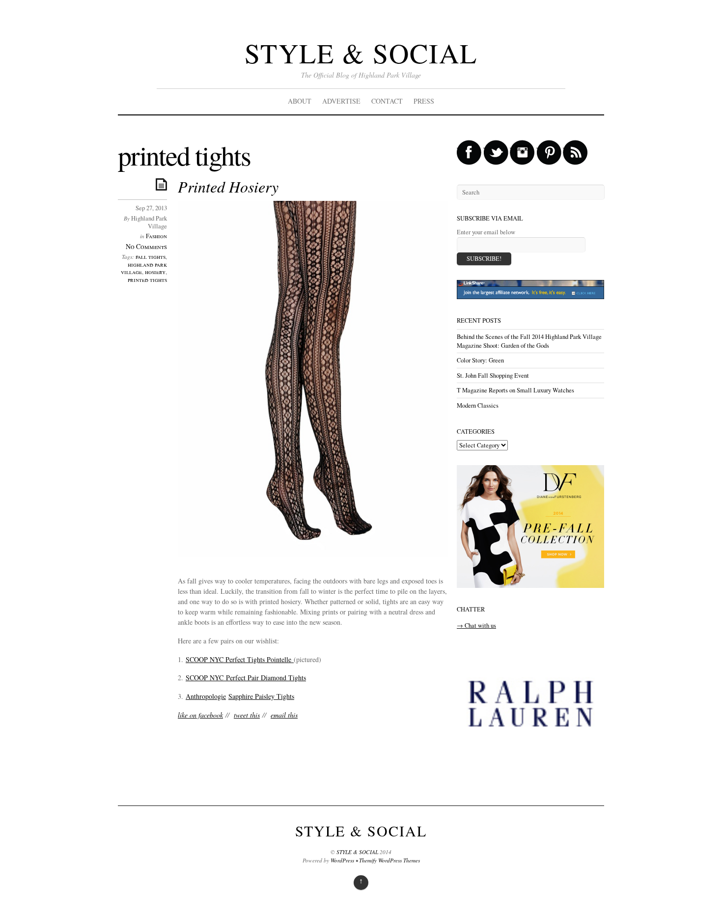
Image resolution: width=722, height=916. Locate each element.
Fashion (156, 236)
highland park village (144, 268)
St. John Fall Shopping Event (493, 375)
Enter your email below (486, 232)
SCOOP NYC (204, 677)
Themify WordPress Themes (389, 860)
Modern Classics (478, 405)
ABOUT (299, 101)
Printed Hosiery (228, 186)
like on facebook (200, 715)
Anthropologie (206, 696)
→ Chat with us (476, 625)
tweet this (247, 715)
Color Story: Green (480, 360)
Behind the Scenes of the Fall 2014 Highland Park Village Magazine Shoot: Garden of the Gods (529, 341)
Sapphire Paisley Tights (261, 696)
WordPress (342, 860)
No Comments (146, 246)
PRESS (424, 101)
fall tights (151, 256)
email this (284, 715)
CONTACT (387, 101)
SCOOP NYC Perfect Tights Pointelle (240, 659)
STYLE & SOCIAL (361, 52)
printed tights (147, 280)
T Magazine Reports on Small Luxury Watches (515, 390)
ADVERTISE (341, 101)
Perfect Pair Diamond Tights (264, 677)
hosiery (155, 272)
